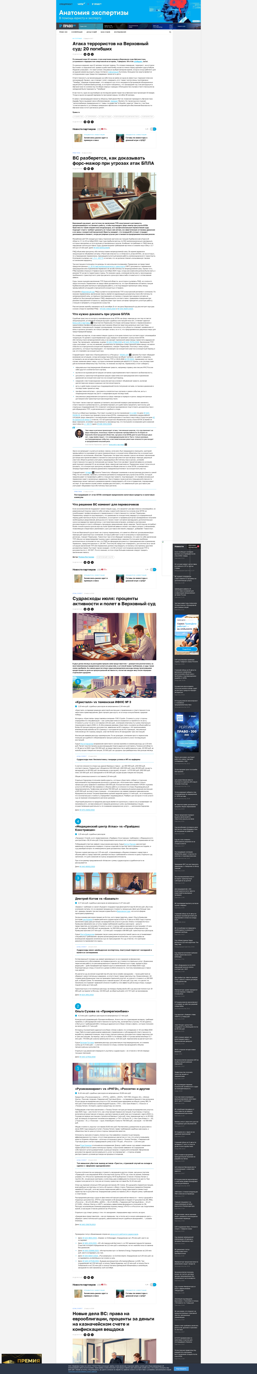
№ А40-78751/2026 (131, 342)
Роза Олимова (86, 1145)
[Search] (170, 32)
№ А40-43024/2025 (108, 309)
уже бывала (87, 919)
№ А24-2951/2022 (87, 995)
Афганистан (148, 116)
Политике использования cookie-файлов (82, 1371)
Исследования (120, 32)
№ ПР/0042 (129, 359)
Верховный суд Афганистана (127, 116)
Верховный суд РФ (106, 557)
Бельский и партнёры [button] (81, 323)
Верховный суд (88, 292)
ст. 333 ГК (88, 424)
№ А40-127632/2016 (87, 1057)
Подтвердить (181, 1369)
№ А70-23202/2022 (87, 810)
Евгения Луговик (87, 1043)
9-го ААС (133, 413)
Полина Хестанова (86, 557)
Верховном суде (123, 911)
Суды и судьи (105, 116)
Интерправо (77, 38)
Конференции (76, 32)
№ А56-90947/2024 (90, 1256)
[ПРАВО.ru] (67, 26)
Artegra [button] (88, 472)
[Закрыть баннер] (40, 1355)
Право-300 (63, 32)
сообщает (138, 61)
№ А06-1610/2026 (104, 424)
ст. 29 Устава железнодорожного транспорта (106, 266)
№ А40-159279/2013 (88, 1224)
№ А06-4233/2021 (90, 1243)
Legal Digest (82, 756)
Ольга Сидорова (86, 744)
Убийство (79, 116)
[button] (85, 54)
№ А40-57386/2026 (114, 342)
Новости (179, 546)
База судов (105, 32)
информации (113, 72)
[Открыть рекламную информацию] (197, 653)
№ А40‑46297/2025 (125, 309)
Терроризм (91, 116)
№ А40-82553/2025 (101, 248)
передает (114, 101)
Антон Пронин (130, 844)
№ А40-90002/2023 (87, 867)
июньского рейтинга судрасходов (124, 1234)
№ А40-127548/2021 (91, 1261)
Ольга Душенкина (87, 934)
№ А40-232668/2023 (91, 1251)
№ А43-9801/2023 (90, 1238)
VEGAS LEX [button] (124, 355)
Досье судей (92, 32)
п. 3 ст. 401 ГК (97, 258)
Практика (78, 491)
